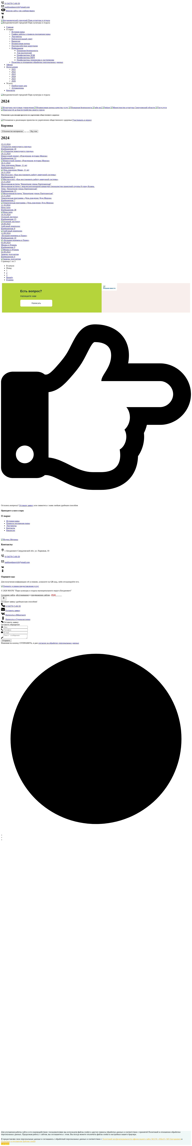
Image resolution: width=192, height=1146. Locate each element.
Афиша (9, 64)
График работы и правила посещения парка (30, 34)
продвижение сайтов (40, 595)
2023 (13, 74)
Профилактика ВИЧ (26, 57)
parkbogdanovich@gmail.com (17, 562)
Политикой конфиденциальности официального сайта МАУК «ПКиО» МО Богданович (141, 1139)
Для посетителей (24, 53)
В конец (9, 280)
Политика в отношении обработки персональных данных (37, 62)
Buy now (34, 131)
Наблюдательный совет (21, 39)
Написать (36, 303)
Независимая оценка (20, 43)
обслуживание (22, 595)
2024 (13, 76)
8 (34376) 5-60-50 (12, 556)
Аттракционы (17, 88)
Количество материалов (12, 131)
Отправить (6, 641)
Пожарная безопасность (27, 50)
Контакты (10, 90)
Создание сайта (8, 595)
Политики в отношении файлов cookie (18, 1141)
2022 (13, 72)
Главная (9, 27)
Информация (17, 48)
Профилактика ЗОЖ (26, 55)
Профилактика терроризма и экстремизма (35, 60)
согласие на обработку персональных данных (58, 643)
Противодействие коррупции (24, 46)
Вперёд (9, 277)
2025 (13, 79)
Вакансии (15, 41)
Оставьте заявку (26, 505)
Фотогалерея (12, 67)
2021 (13, 69)
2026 (13, 81)
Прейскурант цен (19, 86)
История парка (18, 32)
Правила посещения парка (18, 523)
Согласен (5, 1144)
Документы (16, 36)
